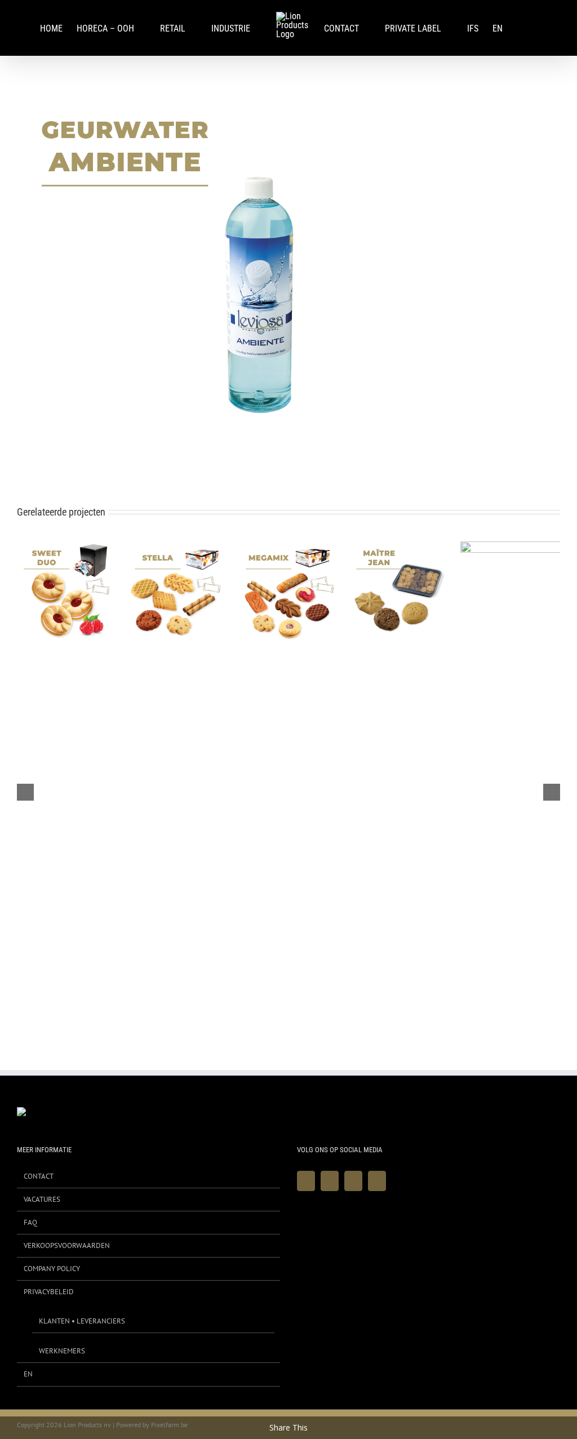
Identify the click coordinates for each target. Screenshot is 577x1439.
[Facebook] (306, 1181)
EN (28, 1374)
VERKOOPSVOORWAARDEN (67, 1245)
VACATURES (42, 1199)
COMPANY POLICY (52, 1268)
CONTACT (39, 1176)
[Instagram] (353, 1181)
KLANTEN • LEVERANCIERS (82, 1321)
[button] (520, 28)
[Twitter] (330, 1181)
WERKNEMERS (62, 1351)
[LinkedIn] (377, 1181)
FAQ (30, 1222)
